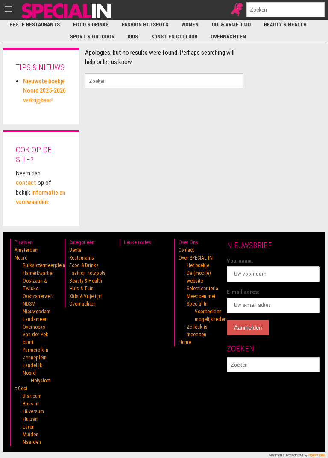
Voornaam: (240, 260)
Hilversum (33, 411)
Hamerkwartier (38, 273)
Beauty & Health (285, 25)
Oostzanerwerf (38, 296)
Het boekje (198, 265)
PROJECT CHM (316, 455)
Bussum (31, 404)
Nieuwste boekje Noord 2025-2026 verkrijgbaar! (44, 90)
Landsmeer (35, 319)
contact (26, 183)
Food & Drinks (90, 25)
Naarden (32, 442)
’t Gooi (21, 388)
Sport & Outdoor (92, 37)
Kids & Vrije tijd (85, 296)
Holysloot (40, 381)
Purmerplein (35, 350)
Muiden (30, 435)
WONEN (190, 25)
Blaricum (32, 396)
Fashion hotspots (145, 25)
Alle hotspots (236, 9)
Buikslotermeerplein (44, 265)
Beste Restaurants (34, 25)
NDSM (29, 304)
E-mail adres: (243, 292)
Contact (186, 250)
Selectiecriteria (202, 289)
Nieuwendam (36, 312)
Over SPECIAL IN (196, 258)
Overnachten (228, 37)
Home (185, 342)
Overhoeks (34, 327)
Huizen (30, 419)
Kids (133, 37)
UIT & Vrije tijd (231, 25)
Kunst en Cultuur (174, 37)
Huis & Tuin (81, 289)
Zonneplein (35, 358)
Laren (29, 427)
